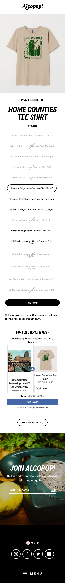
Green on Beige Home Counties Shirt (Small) (32, 188)
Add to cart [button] (32, 401)
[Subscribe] (53, 490)
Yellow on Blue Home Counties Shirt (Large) (32, 156)
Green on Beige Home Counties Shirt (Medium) (31, 199)
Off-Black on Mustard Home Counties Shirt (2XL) (32, 290)
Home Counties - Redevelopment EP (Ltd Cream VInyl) (20, 383)
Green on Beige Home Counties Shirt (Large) (31, 209)
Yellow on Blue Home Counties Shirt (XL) (31, 167)
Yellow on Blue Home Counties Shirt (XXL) (32, 177)
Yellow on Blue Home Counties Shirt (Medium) (32, 146)
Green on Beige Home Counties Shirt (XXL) (31, 230)
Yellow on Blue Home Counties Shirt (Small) (32, 135)
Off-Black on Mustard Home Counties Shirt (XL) (32, 279)
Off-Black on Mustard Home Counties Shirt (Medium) (31, 255)
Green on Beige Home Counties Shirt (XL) (32, 220)
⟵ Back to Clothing (32, 422)
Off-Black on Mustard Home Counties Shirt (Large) (31, 267)
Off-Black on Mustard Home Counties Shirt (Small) (31, 242)
